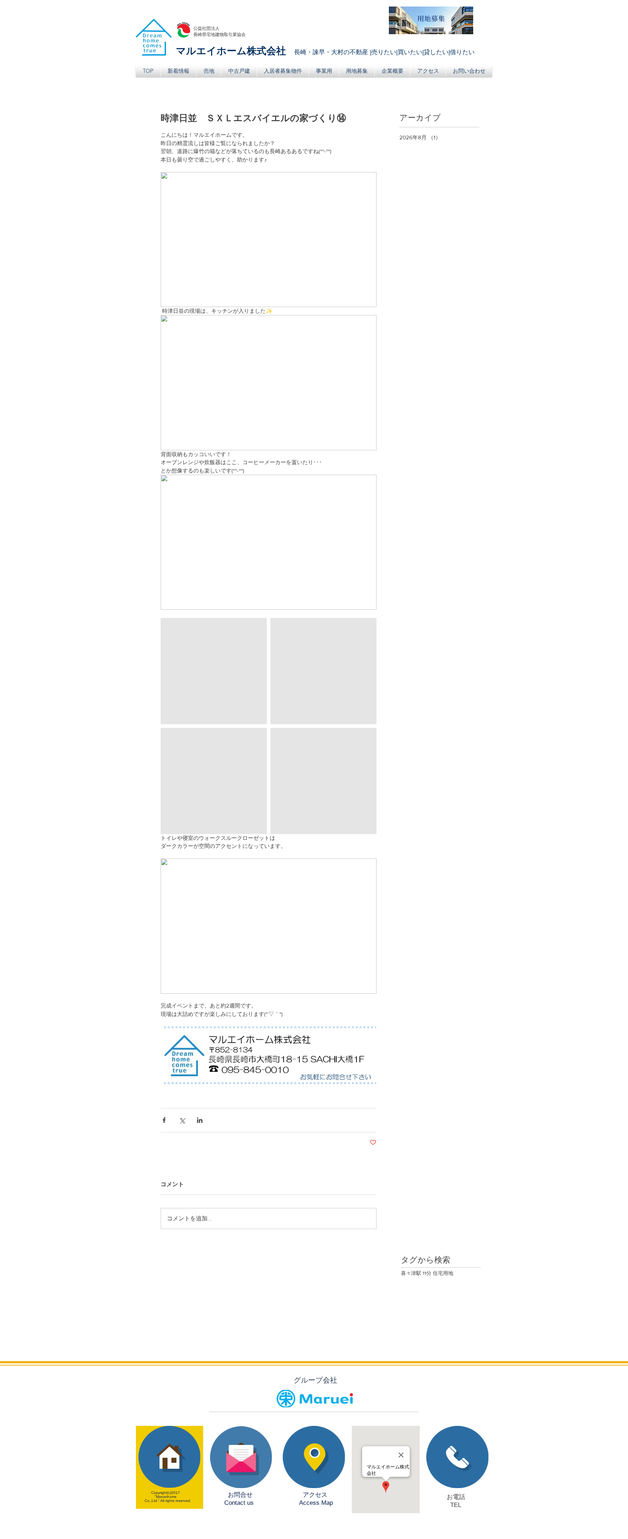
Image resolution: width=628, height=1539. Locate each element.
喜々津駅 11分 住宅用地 (427, 1273)
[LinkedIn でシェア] (199, 1120)
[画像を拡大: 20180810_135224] (214, 671)
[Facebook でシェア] (164, 1120)
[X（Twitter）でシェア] (181, 1120)
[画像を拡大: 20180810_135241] (214, 781)
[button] (209, 71)
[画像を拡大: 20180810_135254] (323, 781)
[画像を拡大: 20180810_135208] (323, 671)
